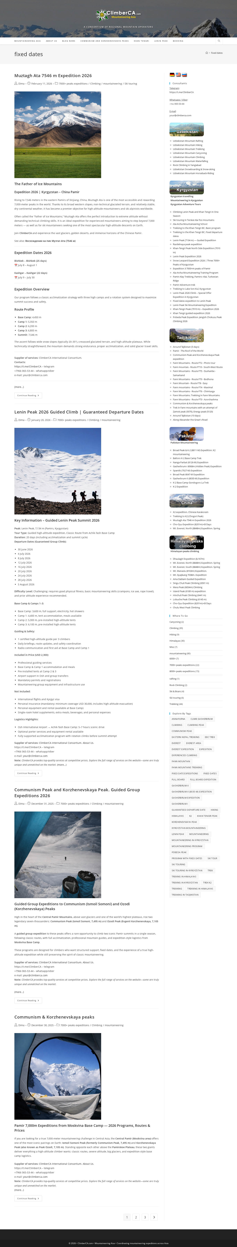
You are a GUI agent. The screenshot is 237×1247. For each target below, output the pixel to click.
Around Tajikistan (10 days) (186, 415)
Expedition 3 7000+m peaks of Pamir (191, 268)
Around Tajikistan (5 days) (186, 346)
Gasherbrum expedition (186, 797)
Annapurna (178, 718)
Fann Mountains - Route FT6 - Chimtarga (194, 391)
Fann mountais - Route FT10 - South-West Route (198, 367)
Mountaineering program (187, 846)
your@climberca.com (35, 755)
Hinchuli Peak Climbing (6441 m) (189, 595)
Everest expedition (183, 749)
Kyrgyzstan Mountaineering (189, 828)
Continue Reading (29, 396)
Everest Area (193, 743)
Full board (178, 779)
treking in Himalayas (184, 876)
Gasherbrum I (180, 803)
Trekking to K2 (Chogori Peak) (188, 516)
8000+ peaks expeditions (182, 671)
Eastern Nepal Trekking (186, 737)
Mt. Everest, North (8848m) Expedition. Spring (196, 528)
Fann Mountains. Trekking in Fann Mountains (196, 395)
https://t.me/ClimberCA (27, 366)
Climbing (95, 83)
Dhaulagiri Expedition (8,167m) (188, 558)
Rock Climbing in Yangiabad (187, 165)
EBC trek (210, 737)
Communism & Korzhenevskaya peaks (54, 1017)
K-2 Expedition (180, 486)
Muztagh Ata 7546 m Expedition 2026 (53, 75)
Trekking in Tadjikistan (185, 894)
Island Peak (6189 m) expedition (189, 591)
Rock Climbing (177, 685)
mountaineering (112, 83)
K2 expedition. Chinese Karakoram (190, 512)
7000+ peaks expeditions (73, 83)
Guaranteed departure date (188, 809)
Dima (21, 83)
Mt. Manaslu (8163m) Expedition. (190, 570)
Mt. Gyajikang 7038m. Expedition (190, 574)
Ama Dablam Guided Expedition (189, 579)
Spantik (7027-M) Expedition (187, 470)
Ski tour (212, 858)
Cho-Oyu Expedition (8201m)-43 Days (192, 524)
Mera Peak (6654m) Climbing (187, 587)
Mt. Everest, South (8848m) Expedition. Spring (196, 567)
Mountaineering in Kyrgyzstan (190, 840)
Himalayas (175, 640)
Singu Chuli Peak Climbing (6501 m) (191, 583)
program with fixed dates (187, 858)
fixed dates (217, 52)
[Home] (207, 52)
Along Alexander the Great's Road (190, 419)
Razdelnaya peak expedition (187, 244)
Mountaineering (199, 834)
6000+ (173, 658)
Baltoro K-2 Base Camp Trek (187, 458)
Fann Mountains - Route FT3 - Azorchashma (195, 399)
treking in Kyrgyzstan (185, 882)
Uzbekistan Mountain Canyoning (190, 153)
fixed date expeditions (185, 773)
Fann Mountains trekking (187, 767)
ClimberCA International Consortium (60, 742)
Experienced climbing (184, 755)
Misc (172, 647)
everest (176, 743)
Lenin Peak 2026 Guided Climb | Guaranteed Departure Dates (79, 412)
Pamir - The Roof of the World (188, 350)
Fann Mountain (181, 761)
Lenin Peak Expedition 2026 (187, 256)
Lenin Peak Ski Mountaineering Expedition (195, 305)
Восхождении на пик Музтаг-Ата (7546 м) (50, 241)
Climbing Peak (196, 725)
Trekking (174, 704)
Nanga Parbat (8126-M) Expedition (190, 462)
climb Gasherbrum (202, 718)
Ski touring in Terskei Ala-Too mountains (193, 220)
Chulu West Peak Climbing (186, 607)
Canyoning (175, 621)
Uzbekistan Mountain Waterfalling (190, 161)
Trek (210, 870)
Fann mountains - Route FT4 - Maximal (193, 387)
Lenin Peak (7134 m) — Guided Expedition (194, 240)
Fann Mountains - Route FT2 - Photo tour (194, 362)
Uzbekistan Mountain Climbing (189, 157)
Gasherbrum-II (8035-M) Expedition (191, 478)
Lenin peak (178, 834)
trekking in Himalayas (200, 888)
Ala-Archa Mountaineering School (190, 224)
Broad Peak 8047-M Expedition (189, 474)
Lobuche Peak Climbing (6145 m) (189, 599)
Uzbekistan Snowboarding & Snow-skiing (194, 169)
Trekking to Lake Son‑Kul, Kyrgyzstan (192, 288)
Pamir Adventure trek (184, 284)
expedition (205, 749)
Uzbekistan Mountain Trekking (189, 149)
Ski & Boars (175, 691)
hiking (214, 809)
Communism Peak (182, 731)
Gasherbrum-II (180, 785)
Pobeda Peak (179, 852)
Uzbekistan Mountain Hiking (187, 145)
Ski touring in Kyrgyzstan (187, 870)
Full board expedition (203, 779)
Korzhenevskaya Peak (184, 822)
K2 (190, 815)
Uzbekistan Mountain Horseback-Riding (193, 173)
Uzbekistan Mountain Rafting (188, 140)
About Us (88, 742)
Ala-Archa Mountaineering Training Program (195, 272)
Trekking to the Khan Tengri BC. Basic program (197, 228)
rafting (173, 678)
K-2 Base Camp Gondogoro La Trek (191, 482)
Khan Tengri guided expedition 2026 (191, 313)
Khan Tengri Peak (207, 815)
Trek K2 (207, 882)
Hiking (173, 634)
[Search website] (219, 41)
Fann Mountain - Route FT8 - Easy (190, 383)
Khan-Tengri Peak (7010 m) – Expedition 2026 (196, 309)
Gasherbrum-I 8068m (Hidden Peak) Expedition (197, 466)
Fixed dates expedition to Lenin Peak (192, 300)
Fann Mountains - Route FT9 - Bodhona (193, 379)
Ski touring (131, 83)
